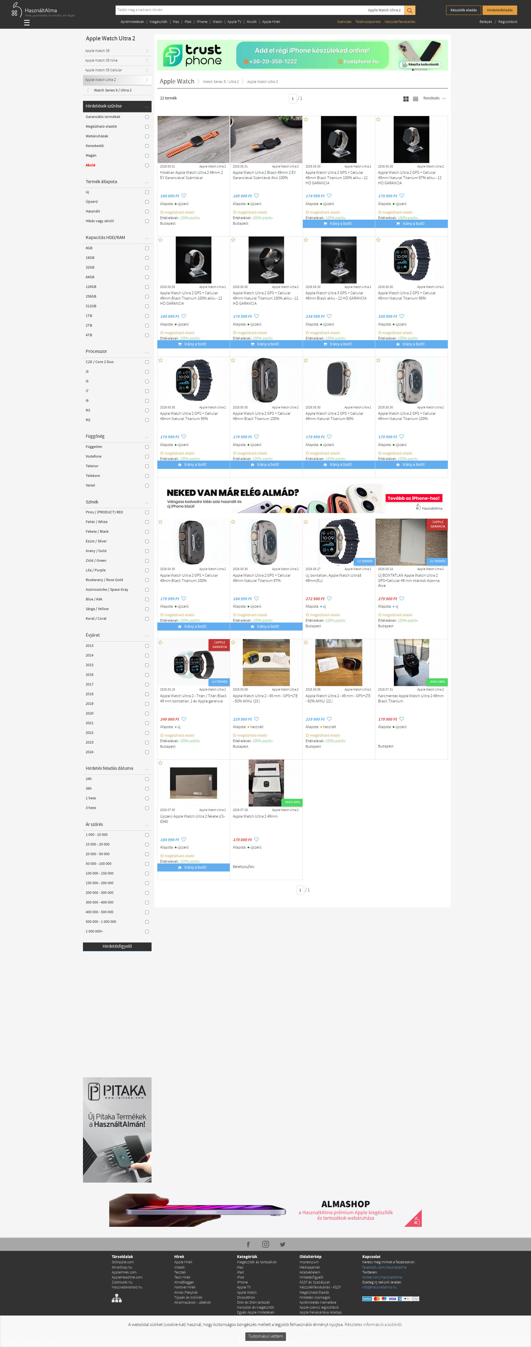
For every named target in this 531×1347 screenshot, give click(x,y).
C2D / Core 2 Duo (100, 361)
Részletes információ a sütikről (373, 1325)
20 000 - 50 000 (98, 854)
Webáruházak (97, 136)
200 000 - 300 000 (99, 892)
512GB (91, 306)
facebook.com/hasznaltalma (384, 1267)
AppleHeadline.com (127, 1277)
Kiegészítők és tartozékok (257, 1262)
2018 (89, 694)
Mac (176, 22)
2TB (89, 325)
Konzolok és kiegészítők (255, 1307)
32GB (90, 267)
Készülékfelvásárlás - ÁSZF (320, 1287)
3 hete (91, 807)
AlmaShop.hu (122, 1267)
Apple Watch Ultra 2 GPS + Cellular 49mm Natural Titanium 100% (407, 416)
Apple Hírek (271, 22)
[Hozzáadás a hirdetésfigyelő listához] (183, 196)
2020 (89, 713)
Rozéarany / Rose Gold (104, 579)
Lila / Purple (96, 570)
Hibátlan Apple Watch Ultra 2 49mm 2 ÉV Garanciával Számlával (191, 175)
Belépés (486, 22)
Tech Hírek (182, 1277)
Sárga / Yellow (97, 608)
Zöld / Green (96, 560)
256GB (91, 296)
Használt (93, 211)
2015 (89, 665)
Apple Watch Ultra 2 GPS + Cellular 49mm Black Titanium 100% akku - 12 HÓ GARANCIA (337, 178)
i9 (87, 400)
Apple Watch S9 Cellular (103, 70)
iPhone (202, 22)
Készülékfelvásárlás (400, 22)
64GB (90, 277)
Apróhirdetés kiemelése (318, 1302)
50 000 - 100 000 (98, 863)
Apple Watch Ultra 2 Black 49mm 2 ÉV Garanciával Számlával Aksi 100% (264, 175)
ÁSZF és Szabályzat (315, 1282)
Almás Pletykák (186, 1292)
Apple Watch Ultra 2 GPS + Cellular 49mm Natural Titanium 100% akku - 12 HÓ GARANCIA (265, 298)
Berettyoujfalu (243, 867)
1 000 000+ (94, 931)
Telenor (92, 466)
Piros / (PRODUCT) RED (104, 512)
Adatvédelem (310, 1272)
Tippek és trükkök (188, 1297)
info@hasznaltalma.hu (379, 1287)
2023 (89, 742)
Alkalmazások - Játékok (192, 1302)
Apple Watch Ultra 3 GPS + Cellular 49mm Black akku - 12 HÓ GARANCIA (336, 296)
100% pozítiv (190, 218)
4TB (89, 335)
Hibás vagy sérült (100, 221)
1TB (89, 315)
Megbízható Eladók (314, 1292)
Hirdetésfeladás (500, 10)
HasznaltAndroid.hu (127, 1287)
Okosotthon (246, 1297)
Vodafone (93, 456)
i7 (87, 390)
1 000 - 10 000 (97, 834)
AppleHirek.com (124, 1272)
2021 (89, 723)
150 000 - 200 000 (99, 883)
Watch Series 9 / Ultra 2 (113, 90)
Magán (91, 155)
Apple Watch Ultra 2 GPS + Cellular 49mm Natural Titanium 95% (189, 416)
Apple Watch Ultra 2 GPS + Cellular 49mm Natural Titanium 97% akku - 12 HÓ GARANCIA (409, 178)
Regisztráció (507, 22)
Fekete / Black (97, 531)
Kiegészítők (159, 22)
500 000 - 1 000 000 (101, 921)
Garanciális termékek (103, 116)
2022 (89, 732)
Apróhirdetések (132, 22)
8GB (89, 248)
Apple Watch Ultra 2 (384, 10)
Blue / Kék (94, 599)
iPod (240, 1277)
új (87, 192)
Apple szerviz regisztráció (319, 1307)
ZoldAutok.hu (122, 1282)
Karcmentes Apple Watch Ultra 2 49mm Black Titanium (411, 699)
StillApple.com (123, 1262)
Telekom (93, 475)
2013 (89, 645)
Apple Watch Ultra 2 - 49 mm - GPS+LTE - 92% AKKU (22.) (338, 699)
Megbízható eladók (101, 126)
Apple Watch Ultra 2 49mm (255, 816)
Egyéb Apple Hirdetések (256, 1312)
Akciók (252, 22)
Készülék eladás (464, 10)
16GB (90, 257)
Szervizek (344, 22)
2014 (89, 655)
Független (94, 446)
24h (89, 778)
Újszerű (92, 201)
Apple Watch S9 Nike (101, 60)
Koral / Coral (96, 618)
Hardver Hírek (185, 1287)
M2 (88, 420)
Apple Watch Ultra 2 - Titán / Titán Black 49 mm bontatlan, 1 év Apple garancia (193, 699)
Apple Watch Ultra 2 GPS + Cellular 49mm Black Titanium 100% (262, 416)
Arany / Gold (96, 550)
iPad (187, 22)
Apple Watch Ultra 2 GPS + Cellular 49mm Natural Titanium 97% (262, 578)
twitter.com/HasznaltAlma (382, 1277)
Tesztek (180, 1272)
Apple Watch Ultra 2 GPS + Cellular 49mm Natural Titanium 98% (407, 296)
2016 (89, 674)
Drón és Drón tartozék (253, 1302)
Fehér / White (97, 521)
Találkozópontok (368, 22)
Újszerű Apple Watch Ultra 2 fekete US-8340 (192, 819)
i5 (87, 381)
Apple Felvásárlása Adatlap (321, 1312)
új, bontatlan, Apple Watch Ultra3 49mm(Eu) (333, 578)
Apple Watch (247, 1292)
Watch (217, 22)
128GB (91, 286)
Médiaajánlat (310, 1267)
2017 (89, 684)
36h (89, 788)
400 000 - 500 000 (99, 912)
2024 (89, 752)
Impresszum (309, 1262)
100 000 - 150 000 (99, 873)
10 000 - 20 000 (98, 844)
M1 (88, 410)
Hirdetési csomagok (315, 1297)
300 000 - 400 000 (99, 902)
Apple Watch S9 (97, 51)
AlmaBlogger (184, 1282)
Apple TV (234, 22)
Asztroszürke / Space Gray (107, 589)
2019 (89, 703)
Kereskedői (95, 145)
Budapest (167, 223)
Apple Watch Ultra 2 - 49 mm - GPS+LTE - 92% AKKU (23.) (265, 699)
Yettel (90, 485)
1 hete (91, 798)
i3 (87, 371)
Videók (179, 1267)
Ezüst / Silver (96, 541)
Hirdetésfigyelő (117, 946)
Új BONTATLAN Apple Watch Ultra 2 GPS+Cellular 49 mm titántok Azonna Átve (408, 581)
